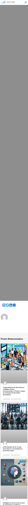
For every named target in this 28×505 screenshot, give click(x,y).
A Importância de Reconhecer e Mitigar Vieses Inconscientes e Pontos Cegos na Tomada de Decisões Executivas (14, 391)
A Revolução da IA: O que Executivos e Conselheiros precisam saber (12, 448)
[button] (25, 2)
